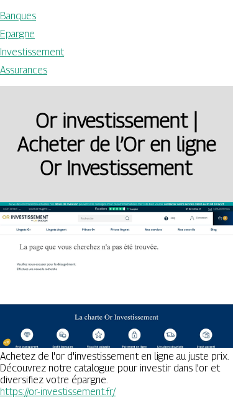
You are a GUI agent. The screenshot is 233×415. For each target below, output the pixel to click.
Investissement (32, 52)
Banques (18, 16)
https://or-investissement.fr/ (58, 392)
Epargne (17, 34)
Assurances (23, 70)
